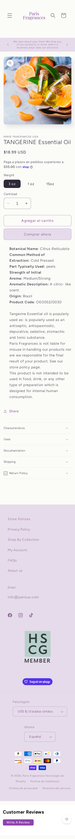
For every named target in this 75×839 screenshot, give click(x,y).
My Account (18, 550)
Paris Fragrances (33, 775)
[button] (9, 15)
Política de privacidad (23, 788)
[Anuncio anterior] (8, 44)
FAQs (12, 560)
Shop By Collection (23, 539)
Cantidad (10, 194)
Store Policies (19, 519)
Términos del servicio (56, 788)
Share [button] (14, 411)
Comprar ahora (37, 234)
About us (15, 570)
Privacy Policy (19, 529)
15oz (50, 184)
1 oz (31, 184)
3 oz (12, 184)
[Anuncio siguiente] (67, 44)
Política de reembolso (44, 781)
